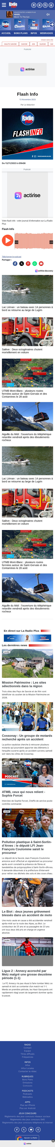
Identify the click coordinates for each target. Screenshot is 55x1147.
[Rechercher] (45, 5)
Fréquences (27, 1057)
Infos (34, 33)
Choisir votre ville (47, 40)
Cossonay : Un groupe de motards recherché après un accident (27, 737)
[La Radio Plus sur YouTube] (31, 1129)
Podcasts (27, 1094)
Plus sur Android (27, 1108)
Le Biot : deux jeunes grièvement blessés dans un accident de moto (27, 913)
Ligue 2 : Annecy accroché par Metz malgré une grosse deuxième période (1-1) (27, 974)
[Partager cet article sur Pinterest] (27, 265)
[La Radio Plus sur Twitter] (23, 1129)
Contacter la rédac (27, 1071)
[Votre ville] (33, 5)
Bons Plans (21, 33)
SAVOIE (24, 44)
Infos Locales (27, 1068)
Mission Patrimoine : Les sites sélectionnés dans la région (24, 684)
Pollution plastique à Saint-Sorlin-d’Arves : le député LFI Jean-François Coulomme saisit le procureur (27, 847)
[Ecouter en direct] (39, 5)
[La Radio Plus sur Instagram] (38, 1129)
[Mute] (48, 14)
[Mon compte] (51, 5)
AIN (33, 44)
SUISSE (43, 44)
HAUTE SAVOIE (10, 44)
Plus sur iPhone (27, 1105)
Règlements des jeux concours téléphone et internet (27, 1122)
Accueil (6, 33)
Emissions (27, 1082)
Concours (27, 1085)
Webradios (46, 33)
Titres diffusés (27, 1054)
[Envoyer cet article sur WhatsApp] (34, 265)
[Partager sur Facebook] (14, 265)
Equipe (27, 1051)
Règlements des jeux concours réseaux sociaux (27, 1116)
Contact (27, 1047)
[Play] (3, 22)
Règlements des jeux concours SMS (27, 1119)
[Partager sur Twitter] (21, 265)
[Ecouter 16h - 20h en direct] (27, 638)
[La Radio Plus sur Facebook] (16, 1129)
